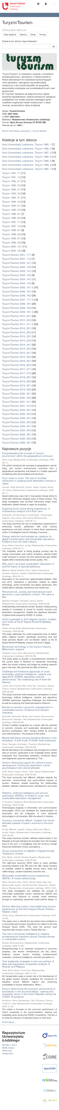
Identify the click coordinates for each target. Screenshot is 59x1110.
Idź (53, 46)
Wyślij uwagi (7, 1047)
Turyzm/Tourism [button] (10, 15)
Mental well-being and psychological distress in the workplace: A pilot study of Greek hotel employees (29, 739)
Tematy (42, 34)
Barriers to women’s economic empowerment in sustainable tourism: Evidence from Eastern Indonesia (27, 709)
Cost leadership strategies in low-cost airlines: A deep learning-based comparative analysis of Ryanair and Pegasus (28, 963)
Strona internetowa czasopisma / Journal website (24, 130)
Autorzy (23, 34)
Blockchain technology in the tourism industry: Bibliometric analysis (27, 648)
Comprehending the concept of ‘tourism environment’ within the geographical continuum (27, 454)
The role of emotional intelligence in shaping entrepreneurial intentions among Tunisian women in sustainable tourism (28, 936)
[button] (38, 3)
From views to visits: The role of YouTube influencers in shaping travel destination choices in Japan (29, 480)
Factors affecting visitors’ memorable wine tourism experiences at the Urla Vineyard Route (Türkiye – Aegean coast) (29, 908)
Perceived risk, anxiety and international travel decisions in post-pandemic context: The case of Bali (28, 594)
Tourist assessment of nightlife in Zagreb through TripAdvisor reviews (28, 852)
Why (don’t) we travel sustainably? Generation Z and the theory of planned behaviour (28, 565)
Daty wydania (10, 34)
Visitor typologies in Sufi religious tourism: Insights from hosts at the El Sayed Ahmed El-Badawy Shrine (29, 621)
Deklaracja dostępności (7, 1052)
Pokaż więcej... (9, 1022)
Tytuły (33, 34)
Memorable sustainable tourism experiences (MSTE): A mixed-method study (25, 877)
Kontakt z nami (9, 1044)
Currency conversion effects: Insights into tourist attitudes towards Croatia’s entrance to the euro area (28, 822)
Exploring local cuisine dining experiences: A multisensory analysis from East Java (26, 510)
